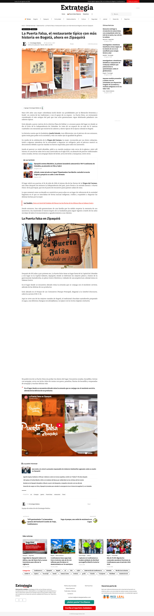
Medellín (105, 55)
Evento (55, 573)
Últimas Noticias (30, 25)
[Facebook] (124, 8)
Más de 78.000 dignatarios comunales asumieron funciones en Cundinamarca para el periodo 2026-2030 (119, 561)
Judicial (105, 19)
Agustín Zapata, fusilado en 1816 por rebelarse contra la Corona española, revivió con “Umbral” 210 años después (55, 477)
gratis (84, 573)
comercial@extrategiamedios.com (79, 597)
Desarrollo (116, 19)
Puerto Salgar (82, 555)
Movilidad (112, 573)
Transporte (102, 573)
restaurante (57, 494)
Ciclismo (75, 573)
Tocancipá (45, 573)
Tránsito (92, 573)
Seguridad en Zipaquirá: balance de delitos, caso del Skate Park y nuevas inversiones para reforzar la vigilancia (35, 561)
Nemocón (105, 39)
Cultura (83, 19)
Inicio (23, 25)
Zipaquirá (46, 19)
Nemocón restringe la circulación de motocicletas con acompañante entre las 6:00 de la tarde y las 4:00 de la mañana (112, 33)
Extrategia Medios (35, 43)
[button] (92, 14)
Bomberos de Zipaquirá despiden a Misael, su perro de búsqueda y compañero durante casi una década (52, 483)
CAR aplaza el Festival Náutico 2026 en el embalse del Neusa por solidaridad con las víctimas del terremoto (53, 480)
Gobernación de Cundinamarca (93, 570)
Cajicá (78, 570)
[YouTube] (126, 8)
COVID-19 (27, 573)
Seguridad (94, 19)
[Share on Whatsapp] (78, 44)
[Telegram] (131, 8)
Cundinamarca (38, 570)
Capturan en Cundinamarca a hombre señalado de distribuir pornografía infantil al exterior (89, 560)
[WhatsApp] (133, 8)
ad (31, 494)
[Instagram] (128, 8)
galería (42, 494)
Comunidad (57, 19)
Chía (71, 570)
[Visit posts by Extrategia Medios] (24, 44)
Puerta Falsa (49, 494)
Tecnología (110, 55)
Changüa (36, 494)
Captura (36, 573)
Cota (104, 91)
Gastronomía (40, 25)
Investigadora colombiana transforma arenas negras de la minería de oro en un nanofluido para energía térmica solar (112, 49)
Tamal (63, 494)
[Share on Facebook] (75, 44)
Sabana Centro (65, 573)
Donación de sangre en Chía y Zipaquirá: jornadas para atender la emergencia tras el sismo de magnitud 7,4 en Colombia (57, 486)
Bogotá (35, 19)
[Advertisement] (117, 109)
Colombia (108, 570)
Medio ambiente (71, 19)
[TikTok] (130, 8)
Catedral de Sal (123, 573)
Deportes (126, 19)
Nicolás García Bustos (122, 570)
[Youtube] (24, 600)
